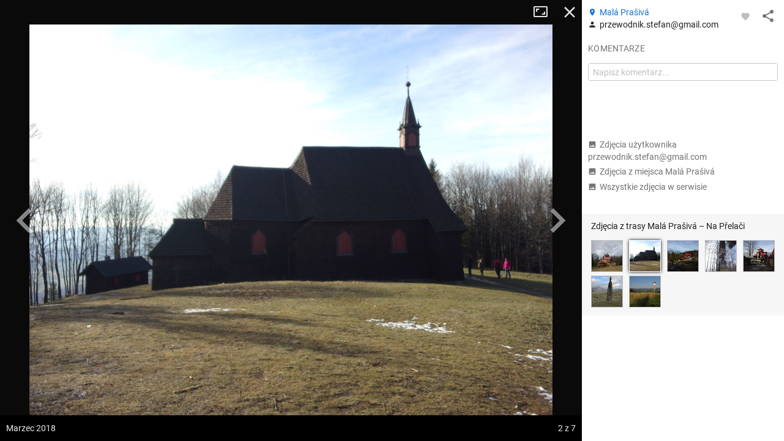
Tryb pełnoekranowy (545, 12)
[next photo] (557, 220)
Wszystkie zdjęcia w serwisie (653, 187)
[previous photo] (24, 220)
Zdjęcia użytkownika (647, 151)
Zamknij (569, 12)
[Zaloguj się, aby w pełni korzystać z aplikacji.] (745, 16)
